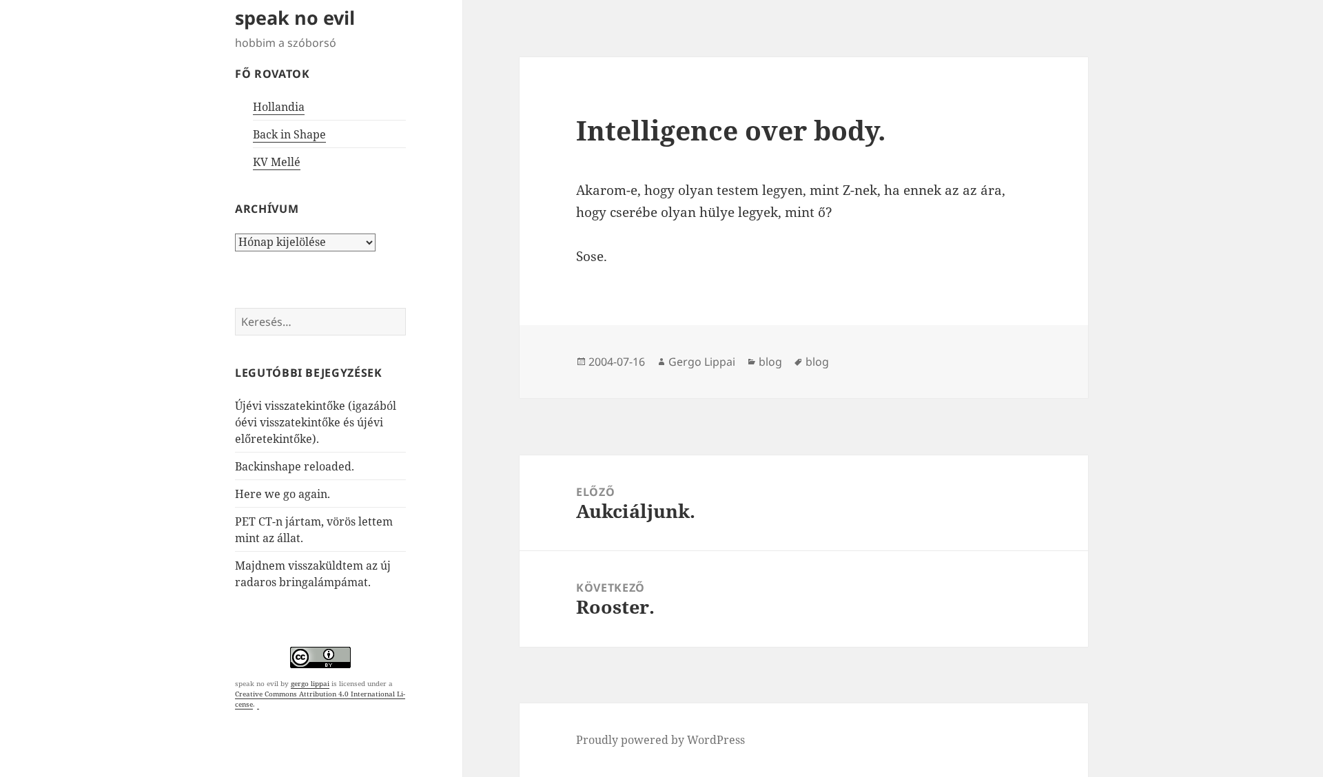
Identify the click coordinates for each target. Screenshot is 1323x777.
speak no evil (295, 17)
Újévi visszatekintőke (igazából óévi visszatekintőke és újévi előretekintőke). (315, 422)
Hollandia (279, 106)
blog (770, 361)
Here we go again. (282, 493)
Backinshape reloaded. (294, 466)
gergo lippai (310, 683)
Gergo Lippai (701, 361)
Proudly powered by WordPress (660, 739)
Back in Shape (289, 134)
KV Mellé (276, 161)
